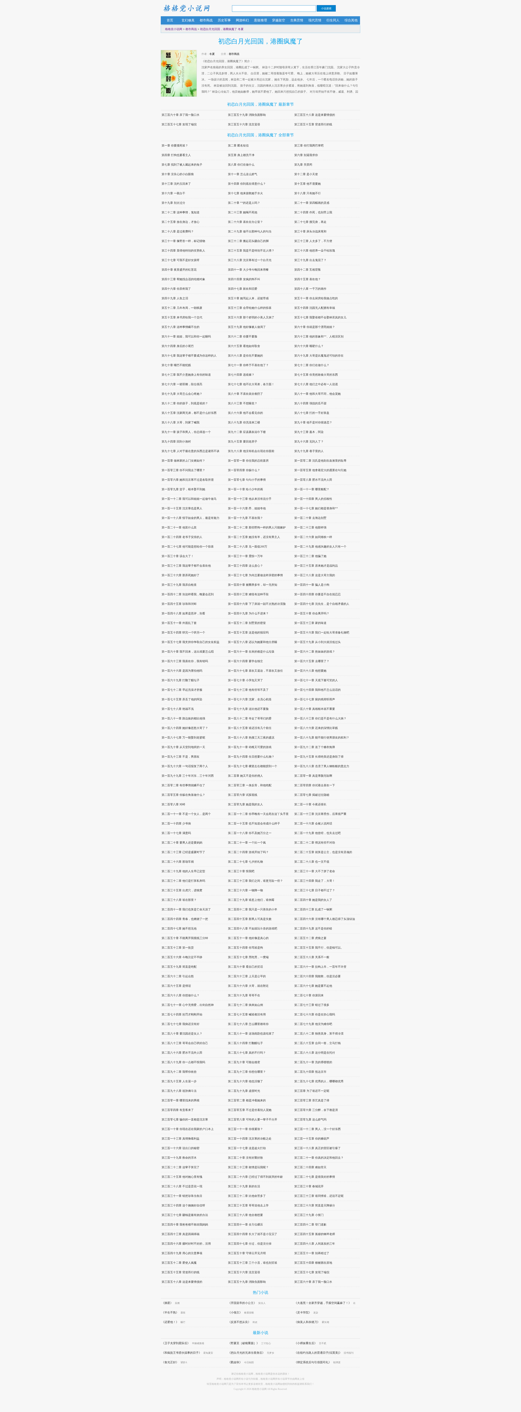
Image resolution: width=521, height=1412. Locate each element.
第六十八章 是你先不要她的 (245, 355)
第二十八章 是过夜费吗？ (178, 231)
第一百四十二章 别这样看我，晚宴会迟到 (188, 594)
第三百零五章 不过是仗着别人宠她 (249, 1110)
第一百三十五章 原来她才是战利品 (316, 565)
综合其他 (351, 20)
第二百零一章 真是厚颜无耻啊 (313, 775)
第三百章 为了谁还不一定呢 (311, 1090)
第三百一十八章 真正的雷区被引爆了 (317, 1148)
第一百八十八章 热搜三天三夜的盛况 (251, 737)
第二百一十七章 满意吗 (176, 833)
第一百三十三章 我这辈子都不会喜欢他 (186, 565)
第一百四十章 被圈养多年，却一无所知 (252, 584)
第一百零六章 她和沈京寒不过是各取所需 (188, 479)
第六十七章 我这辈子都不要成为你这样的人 (189, 355)
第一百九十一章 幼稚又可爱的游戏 (249, 747)
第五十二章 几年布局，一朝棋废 (182, 307)
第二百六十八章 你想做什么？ (180, 995)
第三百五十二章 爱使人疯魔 (179, 1262)
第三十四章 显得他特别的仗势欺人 (183, 250)
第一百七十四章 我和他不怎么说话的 (317, 689)
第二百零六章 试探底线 (242, 794)
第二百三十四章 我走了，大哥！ (314, 880)
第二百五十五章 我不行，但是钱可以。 (319, 947)
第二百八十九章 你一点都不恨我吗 (183, 1062)
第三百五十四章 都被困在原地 (313, 1262)
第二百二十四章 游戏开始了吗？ (248, 852)
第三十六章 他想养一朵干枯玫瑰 (314, 250)
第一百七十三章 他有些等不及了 (248, 689)
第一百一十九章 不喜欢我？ (245, 517)
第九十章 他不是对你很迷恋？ (313, 422)
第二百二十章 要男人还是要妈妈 (182, 842)
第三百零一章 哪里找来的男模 (180, 1100)
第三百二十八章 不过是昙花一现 (182, 1186)
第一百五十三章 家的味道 (310, 623)
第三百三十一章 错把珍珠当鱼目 (182, 1195)
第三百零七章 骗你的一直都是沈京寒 (185, 1119)
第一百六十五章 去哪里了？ (311, 661)
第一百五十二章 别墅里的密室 (247, 623)
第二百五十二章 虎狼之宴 (310, 938)
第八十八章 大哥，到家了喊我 (180, 422)
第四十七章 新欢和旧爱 (242, 288)
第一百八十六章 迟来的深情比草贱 (316, 728)
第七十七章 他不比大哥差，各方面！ (251, 384)
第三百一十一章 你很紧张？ (245, 1129)
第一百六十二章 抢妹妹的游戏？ (314, 651)
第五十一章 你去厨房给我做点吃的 (316, 298)
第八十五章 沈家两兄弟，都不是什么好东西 (189, 412)
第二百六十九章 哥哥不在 (244, 995)
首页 (170, 20)
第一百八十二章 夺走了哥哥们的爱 (249, 718)
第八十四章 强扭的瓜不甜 (310, 403)
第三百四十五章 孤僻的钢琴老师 (314, 1234)
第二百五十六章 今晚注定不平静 (182, 957)
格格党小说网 (186, 8)
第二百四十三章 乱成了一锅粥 (313, 909)
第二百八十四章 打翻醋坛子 (245, 1043)
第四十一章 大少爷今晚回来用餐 (248, 269)
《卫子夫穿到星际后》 (176, 1343)
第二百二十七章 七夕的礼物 (245, 861)
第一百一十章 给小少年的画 (245, 489)
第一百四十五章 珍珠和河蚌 (179, 603)
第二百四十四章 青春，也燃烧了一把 (185, 919)
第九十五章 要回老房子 (242, 441)
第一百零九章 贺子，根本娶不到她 (183, 489)
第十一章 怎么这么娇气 (242, 174)
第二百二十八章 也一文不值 (311, 861)
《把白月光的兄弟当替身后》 (246, 1352)
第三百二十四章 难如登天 (310, 1167)
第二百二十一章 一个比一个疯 (247, 842)
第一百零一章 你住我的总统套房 (248, 460)
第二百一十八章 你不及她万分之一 (249, 833)
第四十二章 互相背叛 (307, 269)
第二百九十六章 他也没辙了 (245, 1081)
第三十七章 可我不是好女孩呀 (180, 260)
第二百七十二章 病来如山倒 (245, 1004)
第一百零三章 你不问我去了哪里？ (183, 470)
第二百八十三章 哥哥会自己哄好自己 (185, 1043)
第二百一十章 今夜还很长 (310, 804)
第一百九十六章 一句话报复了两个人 (185, 766)
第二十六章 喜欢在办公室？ (245, 221)
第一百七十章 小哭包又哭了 (245, 680)
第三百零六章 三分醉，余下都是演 (316, 1110)
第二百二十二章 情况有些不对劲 (314, 842)
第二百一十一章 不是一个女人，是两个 (186, 814)
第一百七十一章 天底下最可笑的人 (316, 680)
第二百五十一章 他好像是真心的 (248, 938)
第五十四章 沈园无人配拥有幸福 (314, 307)
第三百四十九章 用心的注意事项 (182, 1253)
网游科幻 (242, 20)
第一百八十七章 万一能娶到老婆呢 (183, 737)
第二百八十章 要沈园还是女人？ (182, 1033)
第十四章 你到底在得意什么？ (247, 183)
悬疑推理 (260, 20)
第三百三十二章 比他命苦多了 (247, 1195)
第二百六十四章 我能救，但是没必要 (317, 976)
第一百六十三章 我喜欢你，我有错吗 (185, 661)
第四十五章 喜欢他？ (307, 279)
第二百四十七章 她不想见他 (179, 928)
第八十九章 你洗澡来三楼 (244, 422)
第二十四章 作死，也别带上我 (313, 212)
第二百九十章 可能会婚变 (244, 1062)
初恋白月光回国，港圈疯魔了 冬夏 (222, 29)
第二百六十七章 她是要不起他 (313, 985)
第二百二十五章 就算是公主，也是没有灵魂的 (323, 852)
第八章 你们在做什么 (241, 164)
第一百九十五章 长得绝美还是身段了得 (319, 756)
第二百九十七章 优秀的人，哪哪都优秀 (319, 1081)
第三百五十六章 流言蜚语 (244, 124)
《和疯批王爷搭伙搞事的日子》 (181, 1352)
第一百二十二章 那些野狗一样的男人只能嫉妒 (257, 527)
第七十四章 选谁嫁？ (241, 374)
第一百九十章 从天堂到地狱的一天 (183, 747)
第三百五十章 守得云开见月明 (247, 1253)
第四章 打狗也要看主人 (176, 155)
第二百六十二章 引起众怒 (178, 976)
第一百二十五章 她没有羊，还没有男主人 (254, 537)
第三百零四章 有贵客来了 (178, 1110)
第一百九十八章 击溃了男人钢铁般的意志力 (321, 766)
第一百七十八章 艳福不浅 (178, 708)
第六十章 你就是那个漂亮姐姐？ (314, 327)
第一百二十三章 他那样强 (310, 527)
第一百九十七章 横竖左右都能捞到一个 (252, 766)
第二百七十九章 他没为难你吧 (313, 1024)
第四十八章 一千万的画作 (310, 288)
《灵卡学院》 (302, 1312)
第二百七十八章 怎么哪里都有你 (248, 1024)
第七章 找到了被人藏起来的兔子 (182, 164)
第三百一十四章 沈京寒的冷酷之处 (249, 1138)
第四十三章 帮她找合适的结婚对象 (183, 279)
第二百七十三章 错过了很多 (311, 1004)
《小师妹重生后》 (305, 1343)
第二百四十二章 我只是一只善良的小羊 (252, 909)
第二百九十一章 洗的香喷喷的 (313, 1062)
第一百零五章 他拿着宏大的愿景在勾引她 (320, 470)
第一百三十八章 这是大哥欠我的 (314, 575)
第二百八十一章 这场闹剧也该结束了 (251, 1033)
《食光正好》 (170, 1362)
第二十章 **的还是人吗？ (244, 202)
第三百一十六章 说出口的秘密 (180, 1148)
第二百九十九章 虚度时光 (244, 1090)
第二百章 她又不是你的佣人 (245, 775)
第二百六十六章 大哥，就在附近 (248, 985)
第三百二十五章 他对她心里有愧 (182, 1176)
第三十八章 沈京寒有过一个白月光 (249, 260)
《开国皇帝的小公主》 (242, 1303)
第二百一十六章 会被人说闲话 (313, 823)
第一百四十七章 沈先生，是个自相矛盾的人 (321, 603)
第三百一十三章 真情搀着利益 (180, 1138)
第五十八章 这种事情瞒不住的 (180, 327)
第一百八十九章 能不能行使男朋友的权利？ (321, 737)
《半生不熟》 (170, 1312)
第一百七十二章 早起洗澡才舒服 (182, 689)
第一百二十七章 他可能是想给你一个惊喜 (188, 546)
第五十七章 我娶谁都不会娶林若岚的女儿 (320, 317)
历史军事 (224, 20)
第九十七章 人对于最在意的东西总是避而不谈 (190, 451)
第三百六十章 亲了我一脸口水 (180, 114)
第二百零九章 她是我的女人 (245, 804)
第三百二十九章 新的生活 (244, 1186)
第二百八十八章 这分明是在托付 (314, 1052)
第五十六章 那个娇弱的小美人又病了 (251, 317)
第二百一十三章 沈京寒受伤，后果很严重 (320, 814)
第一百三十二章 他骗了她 (310, 556)
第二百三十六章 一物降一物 (245, 890)
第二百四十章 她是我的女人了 (313, 899)
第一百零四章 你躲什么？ (244, 470)
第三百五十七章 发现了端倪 (179, 124)
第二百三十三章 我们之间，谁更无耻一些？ (255, 880)
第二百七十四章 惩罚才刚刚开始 (182, 1014)
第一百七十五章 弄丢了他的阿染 (182, 699)
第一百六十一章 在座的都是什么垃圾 (251, 651)
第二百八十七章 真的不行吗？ (247, 1052)
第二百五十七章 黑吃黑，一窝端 (248, 957)
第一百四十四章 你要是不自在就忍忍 (317, 594)
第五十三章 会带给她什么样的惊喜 (249, 307)
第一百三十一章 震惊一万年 (245, 556)
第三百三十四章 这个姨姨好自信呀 (183, 1205)
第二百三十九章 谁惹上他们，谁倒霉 (251, 899)
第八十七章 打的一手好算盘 (311, 412)
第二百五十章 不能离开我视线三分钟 (185, 938)
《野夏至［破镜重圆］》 (243, 1343)
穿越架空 (278, 20)
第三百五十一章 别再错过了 (311, 1253)
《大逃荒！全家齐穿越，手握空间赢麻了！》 (322, 1303)
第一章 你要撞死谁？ (175, 145)
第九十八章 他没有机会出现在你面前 (251, 451)
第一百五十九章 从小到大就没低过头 (317, 642)
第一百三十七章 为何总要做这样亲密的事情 (255, 575)
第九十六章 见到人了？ (309, 441)
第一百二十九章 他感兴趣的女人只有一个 (320, 546)
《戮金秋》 (235, 1362)
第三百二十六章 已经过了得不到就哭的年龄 (255, 1176)
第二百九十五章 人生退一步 (179, 1081)
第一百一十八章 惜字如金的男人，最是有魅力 (190, 517)
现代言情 (314, 20)
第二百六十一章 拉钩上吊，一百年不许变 (320, 966)
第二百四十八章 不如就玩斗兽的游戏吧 (252, 928)
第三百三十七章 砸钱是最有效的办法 (185, 1215)
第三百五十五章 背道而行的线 (313, 124)
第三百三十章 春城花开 (309, 1186)
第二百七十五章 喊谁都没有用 (247, 1014)
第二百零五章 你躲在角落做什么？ (183, 794)
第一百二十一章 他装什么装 (179, 527)
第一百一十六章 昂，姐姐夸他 (247, 508)
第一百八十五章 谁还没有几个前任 (249, 728)
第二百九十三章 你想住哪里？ (247, 1071)
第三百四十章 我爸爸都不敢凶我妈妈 (185, 1224)
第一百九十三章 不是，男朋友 (180, 756)
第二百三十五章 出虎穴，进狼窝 (182, 890)
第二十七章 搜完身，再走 (310, 221)
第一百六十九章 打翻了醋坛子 (180, 680)
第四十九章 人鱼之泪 (175, 298)
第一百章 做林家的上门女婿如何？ (183, 460)
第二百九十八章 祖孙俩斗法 (179, 1090)
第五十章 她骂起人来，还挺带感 (248, 298)
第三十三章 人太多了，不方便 (313, 241)
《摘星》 (167, 1303)
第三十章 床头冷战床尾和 (310, 231)
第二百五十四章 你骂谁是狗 (245, 947)
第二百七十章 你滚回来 (309, 995)
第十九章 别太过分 (173, 202)
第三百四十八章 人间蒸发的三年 (314, 1243)
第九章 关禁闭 (303, 164)
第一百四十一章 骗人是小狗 (311, 584)
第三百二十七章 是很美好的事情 (314, 1176)
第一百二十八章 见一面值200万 (247, 546)
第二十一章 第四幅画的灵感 (311, 202)
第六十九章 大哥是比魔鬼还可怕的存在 (319, 355)
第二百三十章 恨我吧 (241, 871)
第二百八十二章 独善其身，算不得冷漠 (319, 1033)
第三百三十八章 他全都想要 (245, 1215)
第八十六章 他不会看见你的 (245, 412)
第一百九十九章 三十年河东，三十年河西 (188, 775)
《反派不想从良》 (239, 1322)
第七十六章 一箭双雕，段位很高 (182, 384)
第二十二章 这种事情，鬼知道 (180, 212)
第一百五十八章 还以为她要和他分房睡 (252, 642)
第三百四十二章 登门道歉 (310, 1224)
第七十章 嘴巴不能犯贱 (176, 365)
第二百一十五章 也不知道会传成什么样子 (254, 823)
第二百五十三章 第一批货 (178, 947)
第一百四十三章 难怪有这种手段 (248, 594)
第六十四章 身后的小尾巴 (178, 346)
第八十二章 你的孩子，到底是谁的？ (185, 403)
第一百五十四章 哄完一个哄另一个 (183, 632)
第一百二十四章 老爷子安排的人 (182, 537)
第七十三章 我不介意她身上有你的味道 (186, 374)
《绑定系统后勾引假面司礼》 (312, 1362)
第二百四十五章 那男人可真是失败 (249, 919)
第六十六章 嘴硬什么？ (309, 346)
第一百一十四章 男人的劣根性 (313, 498)
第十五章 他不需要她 (307, 183)
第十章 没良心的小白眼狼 (178, 174)
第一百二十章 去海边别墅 (310, 517)
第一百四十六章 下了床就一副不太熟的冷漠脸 (257, 603)
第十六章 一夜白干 (173, 193)
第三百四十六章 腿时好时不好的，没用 (186, 1243)
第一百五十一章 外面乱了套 (179, 623)
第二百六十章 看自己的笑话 (245, 966)
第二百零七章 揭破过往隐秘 (311, 794)
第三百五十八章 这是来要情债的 (314, 114)
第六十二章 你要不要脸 (242, 336)
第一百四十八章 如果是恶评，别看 (183, 613)
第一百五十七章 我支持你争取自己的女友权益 (190, 642)
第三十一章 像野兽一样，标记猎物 (183, 241)
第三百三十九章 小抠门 (309, 1215)
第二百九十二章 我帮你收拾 (179, 1071)
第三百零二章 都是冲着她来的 (247, 1100)
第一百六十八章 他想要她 (310, 670)
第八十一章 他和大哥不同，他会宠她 (317, 393)
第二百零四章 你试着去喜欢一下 (314, 785)
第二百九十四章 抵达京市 (310, 1071)
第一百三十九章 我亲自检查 (179, 584)
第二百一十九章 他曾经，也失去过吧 (317, 833)
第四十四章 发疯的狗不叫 (244, 279)
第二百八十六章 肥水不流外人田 (182, 1052)
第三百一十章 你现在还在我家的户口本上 (188, 1129)
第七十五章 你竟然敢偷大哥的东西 (316, 374)
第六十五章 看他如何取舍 (244, 346)
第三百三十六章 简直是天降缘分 (314, 1205)
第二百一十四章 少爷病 (176, 823)
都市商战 (206, 20)
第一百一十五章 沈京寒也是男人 (182, 508)
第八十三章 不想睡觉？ (242, 403)
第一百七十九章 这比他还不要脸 (248, 708)
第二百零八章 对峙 (173, 804)
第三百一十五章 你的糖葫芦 (311, 1138)
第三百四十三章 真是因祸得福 (180, 1234)
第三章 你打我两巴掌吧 (309, 145)
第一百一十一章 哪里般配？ (311, 489)
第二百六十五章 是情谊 (176, 985)
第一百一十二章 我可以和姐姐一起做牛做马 (189, 498)
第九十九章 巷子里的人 (309, 451)
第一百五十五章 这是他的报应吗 (248, 632)
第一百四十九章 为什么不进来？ (248, 613)
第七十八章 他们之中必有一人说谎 (316, 384)
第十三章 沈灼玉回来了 (176, 183)
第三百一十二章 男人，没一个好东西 (317, 1129)
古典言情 (296, 20)
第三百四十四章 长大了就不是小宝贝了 (252, 1234)
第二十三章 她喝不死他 (242, 212)
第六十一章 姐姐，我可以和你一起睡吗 (186, 336)
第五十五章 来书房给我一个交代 (182, 317)
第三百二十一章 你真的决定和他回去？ (319, 1157)
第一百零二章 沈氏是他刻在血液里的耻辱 (320, 460)
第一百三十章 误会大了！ (178, 556)
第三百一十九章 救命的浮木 (179, 1157)
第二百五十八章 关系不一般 (311, 957)
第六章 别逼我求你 (306, 155)
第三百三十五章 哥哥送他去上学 (248, 1205)
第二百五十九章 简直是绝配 (179, 966)
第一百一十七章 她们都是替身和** (316, 508)
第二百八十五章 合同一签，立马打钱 (317, 1043)
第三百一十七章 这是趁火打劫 (247, 1148)
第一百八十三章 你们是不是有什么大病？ (320, 718)
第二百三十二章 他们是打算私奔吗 (183, 880)
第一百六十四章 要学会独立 (245, 661)
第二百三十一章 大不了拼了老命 (314, 871)
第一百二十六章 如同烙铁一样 (313, 537)
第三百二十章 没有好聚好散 (245, 1157)
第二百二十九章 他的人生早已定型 (183, 871)
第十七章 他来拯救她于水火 (245, 193)
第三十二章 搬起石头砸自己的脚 (248, 241)
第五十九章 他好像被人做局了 (247, 327)
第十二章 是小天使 (306, 174)
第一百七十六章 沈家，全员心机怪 (249, 699)
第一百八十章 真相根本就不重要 (314, 708)
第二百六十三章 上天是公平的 (247, 976)
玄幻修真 (188, 20)
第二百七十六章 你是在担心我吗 (314, 1014)
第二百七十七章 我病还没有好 (180, 1024)
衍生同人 (332, 20)
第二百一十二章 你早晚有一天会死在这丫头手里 (258, 814)
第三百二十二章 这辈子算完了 (180, 1167)
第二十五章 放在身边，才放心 (180, 221)
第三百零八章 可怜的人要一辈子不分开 (252, 1119)
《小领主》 (235, 1312)
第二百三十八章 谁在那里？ (179, 899)
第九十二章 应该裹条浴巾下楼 (247, 432)
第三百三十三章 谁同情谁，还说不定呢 (319, 1195)
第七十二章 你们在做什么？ (311, 365)
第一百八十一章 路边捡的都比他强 (183, 718)
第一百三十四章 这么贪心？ (245, 565)
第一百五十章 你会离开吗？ (311, 613)
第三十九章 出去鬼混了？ (310, 260)
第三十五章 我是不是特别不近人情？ (251, 250)
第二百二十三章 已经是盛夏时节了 (183, 852)
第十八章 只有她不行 (307, 193)
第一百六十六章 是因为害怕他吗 (182, 670)
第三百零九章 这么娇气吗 (310, 1119)
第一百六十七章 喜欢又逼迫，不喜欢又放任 (255, 670)
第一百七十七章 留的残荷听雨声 (314, 699)
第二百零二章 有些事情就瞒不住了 (183, 785)
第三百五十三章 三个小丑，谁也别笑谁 (252, 1262)
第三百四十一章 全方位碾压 (245, 1224)
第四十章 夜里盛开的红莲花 (179, 269)
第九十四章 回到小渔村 (176, 441)
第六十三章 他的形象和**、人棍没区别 (319, 336)
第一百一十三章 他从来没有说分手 (249, 498)
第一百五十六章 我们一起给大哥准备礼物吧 (321, 632)
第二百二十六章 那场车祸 (178, 861)
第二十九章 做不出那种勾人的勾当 (249, 231)
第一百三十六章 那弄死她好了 (180, 575)
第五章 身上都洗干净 (241, 155)
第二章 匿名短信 (238, 145)
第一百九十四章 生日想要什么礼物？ (251, 756)
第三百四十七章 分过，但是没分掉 (249, 1243)
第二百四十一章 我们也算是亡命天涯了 (186, 909)
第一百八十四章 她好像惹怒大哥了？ (185, 728)
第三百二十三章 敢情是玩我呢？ (248, 1167)
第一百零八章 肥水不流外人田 (313, 479)
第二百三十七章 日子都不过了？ (314, 890)
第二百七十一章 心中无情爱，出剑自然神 (188, 1004)
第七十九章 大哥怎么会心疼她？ (182, 393)
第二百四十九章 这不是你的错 (313, 928)
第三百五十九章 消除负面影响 (247, 114)
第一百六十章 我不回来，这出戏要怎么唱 (188, 651)
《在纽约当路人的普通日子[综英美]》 (318, 1352)
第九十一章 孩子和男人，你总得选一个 (186, 432)
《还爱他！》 (170, 1322)
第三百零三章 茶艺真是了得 (311, 1100)
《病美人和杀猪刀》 (307, 1322)
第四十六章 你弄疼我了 (176, 288)
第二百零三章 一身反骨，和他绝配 (249, 785)
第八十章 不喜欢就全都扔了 (245, 393)
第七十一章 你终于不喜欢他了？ (248, 365)
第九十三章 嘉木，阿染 (309, 432)
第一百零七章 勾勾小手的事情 (247, 479)
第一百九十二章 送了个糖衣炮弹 (314, 747)
